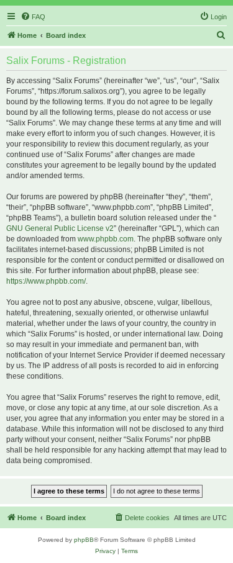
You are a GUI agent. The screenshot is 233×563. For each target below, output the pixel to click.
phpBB (84, 539)
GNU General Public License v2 (60, 228)
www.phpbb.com (106, 239)
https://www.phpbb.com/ (46, 281)
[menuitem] (33, 16)
